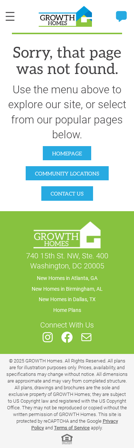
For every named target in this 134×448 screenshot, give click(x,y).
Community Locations (67, 174)
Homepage (67, 154)
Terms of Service (72, 428)
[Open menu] (10, 16)
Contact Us (67, 194)
